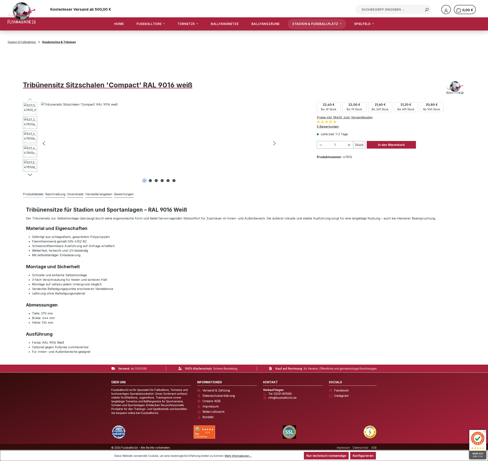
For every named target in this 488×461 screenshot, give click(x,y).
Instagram (341, 396)
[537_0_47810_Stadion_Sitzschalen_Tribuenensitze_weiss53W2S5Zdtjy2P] (159, 143)
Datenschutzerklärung (218, 396)
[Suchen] (426, 9)
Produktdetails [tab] (33, 194)
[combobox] (389, 9)
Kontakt (208, 417)
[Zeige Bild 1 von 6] (144, 180)
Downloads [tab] (75, 194)
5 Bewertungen (328, 126)
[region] (150, 143)
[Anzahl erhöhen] (349, 145)
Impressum (210, 406)
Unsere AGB (211, 401)
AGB (374, 447)
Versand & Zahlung (216, 390)
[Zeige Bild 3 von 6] (156, 180)
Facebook (341, 390)
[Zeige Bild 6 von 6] (174, 180)
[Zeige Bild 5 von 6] (168, 180)
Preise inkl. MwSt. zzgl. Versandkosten (345, 117)
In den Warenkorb (391, 145)
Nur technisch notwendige (326, 456)
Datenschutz (360, 447)
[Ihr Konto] (446, 9)
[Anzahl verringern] (321, 145)
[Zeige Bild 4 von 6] (162, 180)
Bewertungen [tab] (124, 194)
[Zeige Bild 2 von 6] (150, 180)
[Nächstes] (274, 143)
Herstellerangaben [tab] (98, 194)
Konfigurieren (363, 456)
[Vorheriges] (44, 143)
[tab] (55, 194)
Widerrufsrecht (213, 412)
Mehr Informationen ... (238, 455)
